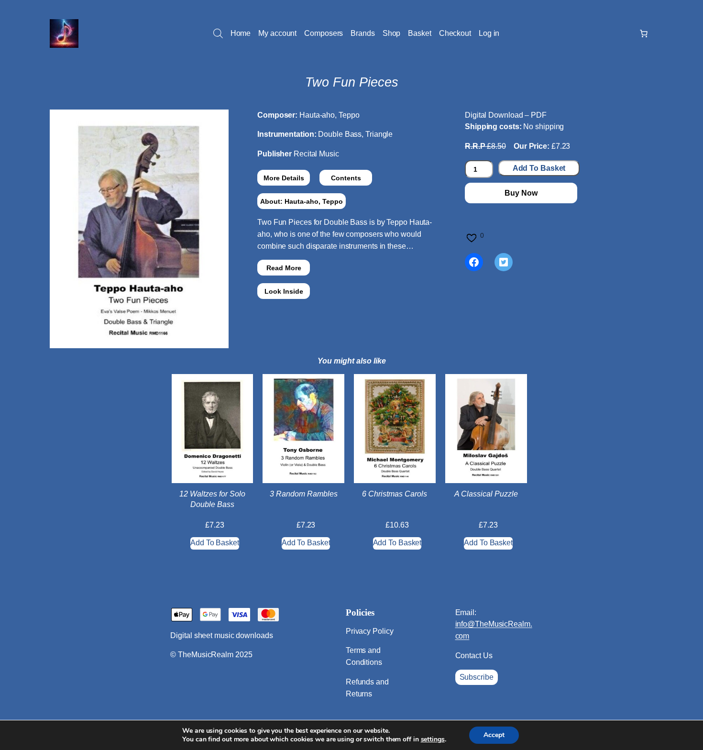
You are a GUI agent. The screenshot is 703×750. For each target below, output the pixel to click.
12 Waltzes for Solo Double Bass (212, 499)
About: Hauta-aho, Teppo (301, 201)
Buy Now (521, 193)
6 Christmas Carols (394, 494)
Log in (489, 33)
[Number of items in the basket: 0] (643, 33)
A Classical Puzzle (486, 494)
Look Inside (283, 291)
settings (433, 739)
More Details (284, 178)
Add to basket (539, 168)
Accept (494, 734)
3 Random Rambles (304, 494)
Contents (346, 178)
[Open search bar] (218, 33)
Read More (283, 268)
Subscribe (477, 677)
